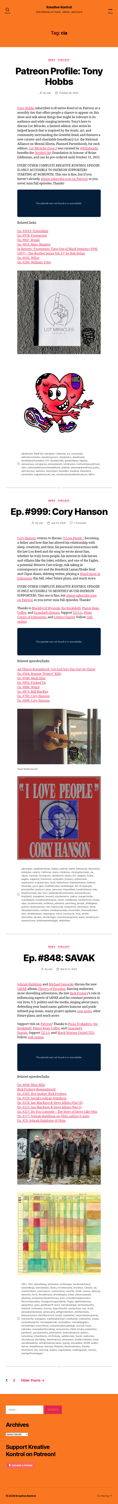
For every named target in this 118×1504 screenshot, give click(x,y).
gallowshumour (83, 1301)
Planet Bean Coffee (46, 1028)
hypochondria (60, 1308)
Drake (90, 875)
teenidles (64, 470)
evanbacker (27, 882)
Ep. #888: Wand (28, 687)
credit (78, 1291)
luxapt (58, 1315)
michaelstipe (28, 1325)
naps (23, 903)
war (53, 474)
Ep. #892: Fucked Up (31, 683)
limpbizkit (26, 896)
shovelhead (27, 1339)
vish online (36, 1037)
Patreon (46, 1024)
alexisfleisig (40, 1284)
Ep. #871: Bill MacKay (32, 692)
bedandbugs (28, 1287)
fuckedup (26, 886)
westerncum (92, 917)
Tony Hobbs (25, 108)
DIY (47, 460)
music (88, 1325)
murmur (80, 1325)
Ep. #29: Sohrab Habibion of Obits (41, 1121)
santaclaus (82, 906)
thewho (86, 1346)
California (61, 453)
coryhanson (45, 875)
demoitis (26, 1294)
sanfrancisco (28, 470)
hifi (76, 886)
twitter (85, 913)
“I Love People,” (73, 538)
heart (57, 1304)
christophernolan (80, 872)
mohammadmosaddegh (62, 1325)
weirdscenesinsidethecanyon (71, 474)
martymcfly (27, 1318)
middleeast (71, 899)
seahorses (88, 1336)
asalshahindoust (41, 868)
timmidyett (27, 1349)
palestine (59, 903)
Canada (88, 1287)
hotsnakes (37, 1308)
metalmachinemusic (45, 899)
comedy (33, 875)
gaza (35, 886)
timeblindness (34, 913)
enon (62, 1298)
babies (54, 868)
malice (73, 896)
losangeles (38, 896)
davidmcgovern (49, 457)
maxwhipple (27, 899)
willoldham (64, 920)
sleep (92, 906)
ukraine (37, 917)
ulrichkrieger (49, 917)
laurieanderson (82, 892)
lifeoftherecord (46, 1315)
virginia (53, 1349)
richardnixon (40, 1336)
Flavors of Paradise (51, 989)
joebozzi (40, 889)
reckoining (26, 1336)
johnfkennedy (81, 1311)
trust (78, 913)
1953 (24, 1284)
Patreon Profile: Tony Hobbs (59, 76)
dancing (96, 1291)
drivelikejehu (60, 1294)
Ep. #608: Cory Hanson (33, 701)
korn (45, 892)
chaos (55, 872)
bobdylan (49, 453)
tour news (84, 1011)
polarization (55, 1332)
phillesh (66, 467)
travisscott (68, 913)
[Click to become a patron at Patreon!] (34, 1465)
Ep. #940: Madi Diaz (31, 678)
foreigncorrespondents (53, 1301)
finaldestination (78, 882)
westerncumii (28, 920)
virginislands (64, 1349)
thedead (74, 470)
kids (95, 889)
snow (95, 1339)
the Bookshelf (71, 608)
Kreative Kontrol (59, 7)
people (80, 903)
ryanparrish (70, 906)
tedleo (94, 1342)
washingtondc (79, 1349)
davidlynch (57, 875)
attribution (53, 1284)
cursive (86, 1291)
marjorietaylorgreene (87, 1315)
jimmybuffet (27, 889)
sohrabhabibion (29, 1342)
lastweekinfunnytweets (61, 892)
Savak (79, 1336)
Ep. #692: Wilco (28, 258)
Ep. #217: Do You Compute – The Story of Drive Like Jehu (57, 1112)
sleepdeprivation (30, 910)
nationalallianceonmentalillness (43, 467)
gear (41, 886)
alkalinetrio (27, 453)
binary (53, 1287)
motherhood (84, 899)
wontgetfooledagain (32, 1353)
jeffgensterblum (64, 1311)
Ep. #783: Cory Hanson (33, 696)
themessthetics (72, 1346)
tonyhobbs (27, 474)
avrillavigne (66, 1284)
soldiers (44, 910)
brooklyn (78, 1287)
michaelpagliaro (80, 1322)
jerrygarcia (41, 464)
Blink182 (38, 453)
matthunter (72, 1318)
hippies (83, 460)
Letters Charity (64, 617)
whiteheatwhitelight (47, 920)
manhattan (68, 1315)
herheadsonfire (86, 1304)
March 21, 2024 (68, 969)
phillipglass (91, 903)
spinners (40, 470)
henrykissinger (68, 1304)
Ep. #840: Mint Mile (31, 1085)
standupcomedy (58, 910)
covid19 (70, 1291)
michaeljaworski (48, 1322)
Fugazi (70, 1301)
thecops (48, 1346)
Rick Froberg (79, 993)
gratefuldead (71, 460)
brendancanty (65, 1287)
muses (96, 899)
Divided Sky (43, 153)
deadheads (78, 457)
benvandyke (42, 1287)
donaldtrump (45, 1294)
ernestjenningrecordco (78, 1298)
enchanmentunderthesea (45, 1298)
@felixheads (89, 148)
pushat (24, 906)
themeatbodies (89, 910)
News (51, 60)
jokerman (57, 889)
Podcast (64, 60)
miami (61, 899)
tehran (24, 1346)
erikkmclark (80, 879)
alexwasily (26, 868)
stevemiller (74, 910)
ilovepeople (85, 886)
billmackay (81, 868)
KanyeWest (69, 889)
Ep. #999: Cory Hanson (59, 511)
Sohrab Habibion (29, 984)
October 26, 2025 (68, 92)
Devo (34, 1294)
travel (59, 913)
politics (84, 1332)
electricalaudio (83, 1294)
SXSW (86, 1342)
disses (68, 875)
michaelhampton (30, 1322)
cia (68, 453)
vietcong (43, 1349)
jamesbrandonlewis (31, 1311)
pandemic (26, 1332)
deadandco (65, 457)
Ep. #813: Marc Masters (33, 244)
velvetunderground (67, 917)
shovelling (40, 1339)
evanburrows (42, 882)
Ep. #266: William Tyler (34, 262)
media (95, 1318)
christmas (65, 872)
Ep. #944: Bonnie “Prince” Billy (39, 674)
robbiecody (57, 906)
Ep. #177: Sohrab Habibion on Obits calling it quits (53, 1116)
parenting (70, 903)
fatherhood (62, 882)
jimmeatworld (55, 464)
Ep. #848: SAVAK (59, 957)
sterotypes (52, 470)
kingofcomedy (29, 892)
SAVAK (22, 989)
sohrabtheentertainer (50, 1342)
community (77, 453)
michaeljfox (64, 1322)
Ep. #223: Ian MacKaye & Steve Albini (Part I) (49, 1107)
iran (84, 1308)
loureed (49, 896)
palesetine (90, 1329)
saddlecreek (67, 1336)
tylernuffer (26, 917)
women (92, 1349)
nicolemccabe (34, 903)
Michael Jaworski (61, 984)
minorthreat (42, 1325)
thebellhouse (36, 1346)
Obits (73, 1329)
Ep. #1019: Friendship (32, 231)
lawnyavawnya (29, 1315)
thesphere (85, 470)
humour (47, 1308)
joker (48, 889)
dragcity (81, 875)
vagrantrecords (42, 474)
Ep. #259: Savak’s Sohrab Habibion (42, 1098)
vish (49, 92)
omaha (80, 1329)
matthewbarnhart (56, 1318)
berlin (72, 868)
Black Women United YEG (75, 1033)
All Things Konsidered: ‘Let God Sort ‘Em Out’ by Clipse (56, 669)
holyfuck (25, 1308)
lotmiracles (69, 464)
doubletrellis (56, 460)
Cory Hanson (26, 538)
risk (48, 906)
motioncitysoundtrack (88, 464)
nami (23, 467)
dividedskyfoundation (32, 460)
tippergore (49, 913)
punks (96, 467)
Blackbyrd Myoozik (46, 608)
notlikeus (48, 903)
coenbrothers (28, 1291)
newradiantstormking (43, 1329)
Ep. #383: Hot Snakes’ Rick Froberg (41, 1094)
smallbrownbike (83, 1339)
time (23, 913)
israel (90, 1308)
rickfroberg (54, 1336)
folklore (91, 882)
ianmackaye (27, 464)
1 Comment (80, 523)
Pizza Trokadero (80, 1024)
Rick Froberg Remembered (36, 1089)
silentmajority (54, 1339)
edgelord (34, 879)
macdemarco (62, 896)
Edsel (71, 1294)
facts (52, 882)
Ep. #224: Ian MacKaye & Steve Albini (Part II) (50, 1103)
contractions (57, 1291)
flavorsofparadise (30, 1301)
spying (66, 1342)
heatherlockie (52, 886)
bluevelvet (94, 868)
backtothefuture (81, 1284)
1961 (30, 1284)
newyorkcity (62, 1329)
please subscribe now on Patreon (64, 179)
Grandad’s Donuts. (47, 613)
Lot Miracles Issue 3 (43, 148)
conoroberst (43, 1291)
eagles (24, 879)
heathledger (67, 886)
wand (81, 917)
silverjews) (67, 1339)
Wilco (91, 474)
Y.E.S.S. (77, 613)
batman (64, 868)
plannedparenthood (81, 467)
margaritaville (85, 896)
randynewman (37, 906)
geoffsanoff (47, 1304)
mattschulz (85, 1318)
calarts (36, 872)
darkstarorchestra (30, 457)
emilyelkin (58, 879)
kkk (39, 892)
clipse (24, 875)
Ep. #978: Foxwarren (32, 236)
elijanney (26, 1298)
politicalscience (71, 1332)
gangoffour (27, 1304)
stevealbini (76, 1342)
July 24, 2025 (58, 523)
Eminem (69, 879)
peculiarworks (40, 1332)
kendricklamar (83, 889)
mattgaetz (40, 1318)
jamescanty (49, 1311)
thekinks (58, 1346)
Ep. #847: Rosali (28, 240)
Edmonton (46, 879)
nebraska (26, 1329)
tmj (35, 1349)
